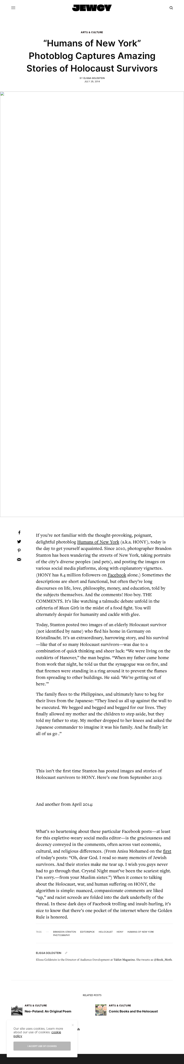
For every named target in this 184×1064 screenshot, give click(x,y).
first (167, 851)
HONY (120, 932)
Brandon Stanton (64, 932)
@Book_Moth (163, 960)
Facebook (117, 575)
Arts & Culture (92, 32)
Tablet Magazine (124, 960)
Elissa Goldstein (94, 78)
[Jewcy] (92, 7)
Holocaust (106, 932)
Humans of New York (98, 542)
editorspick (87, 932)
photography (61, 935)
